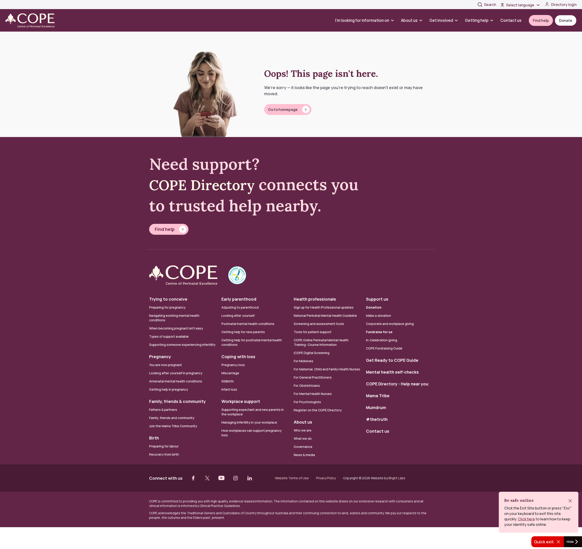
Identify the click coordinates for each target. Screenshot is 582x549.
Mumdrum (376, 407)
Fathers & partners (163, 409)
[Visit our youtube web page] (221, 478)
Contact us (511, 20)
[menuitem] (366, 20)
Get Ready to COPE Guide (392, 360)
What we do (303, 438)
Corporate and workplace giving (390, 324)
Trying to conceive (168, 299)
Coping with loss (238, 356)
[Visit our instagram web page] (235, 478)
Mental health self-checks (392, 372)
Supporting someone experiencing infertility (182, 344)
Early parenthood (238, 299)
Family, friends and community (171, 418)
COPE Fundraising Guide (384, 348)
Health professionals (315, 299)
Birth (154, 438)
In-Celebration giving (382, 340)
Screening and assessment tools (319, 324)
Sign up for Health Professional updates (324, 307)
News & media (304, 455)
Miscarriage (230, 373)
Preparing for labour (164, 446)
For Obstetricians (307, 385)
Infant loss (229, 389)
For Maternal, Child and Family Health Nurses (327, 369)
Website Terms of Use (292, 478)
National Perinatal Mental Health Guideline (325, 315)
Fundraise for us (379, 332)
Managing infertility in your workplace (249, 422)
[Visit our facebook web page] (193, 478)
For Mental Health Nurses (313, 394)
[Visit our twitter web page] (207, 478)
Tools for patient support (312, 332)
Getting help (477, 20)
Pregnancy (160, 356)
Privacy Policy (326, 478)
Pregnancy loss (233, 365)
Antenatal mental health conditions (175, 381)
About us (409, 20)
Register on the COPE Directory (318, 410)
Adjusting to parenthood (240, 307)
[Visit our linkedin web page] (250, 478)
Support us (377, 299)
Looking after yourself (238, 315)
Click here (526, 519)
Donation (373, 307)
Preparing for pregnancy (167, 307)
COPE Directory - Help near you (397, 384)
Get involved (441, 20)
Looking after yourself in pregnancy (175, 373)
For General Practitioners (313, 377)
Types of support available (169, 336)
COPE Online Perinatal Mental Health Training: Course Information (321, 342)
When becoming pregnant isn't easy (176, 328)
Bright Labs (397, 478)
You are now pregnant (165, 365)
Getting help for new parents (243, 332)
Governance (303, 446)
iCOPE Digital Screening (311, 353)
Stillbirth (227, 381)
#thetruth (377, 419)
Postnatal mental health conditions (247, 324)
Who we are (302, 430)
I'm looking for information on (362, 20)
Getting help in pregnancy (168, 389)
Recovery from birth (164, 454)
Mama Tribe (377, 395)
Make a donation (378, 315)
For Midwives (303, 361)
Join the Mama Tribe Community (173, 426)
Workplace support (240, 401)
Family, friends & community (177, 401)
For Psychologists (307, 402)
